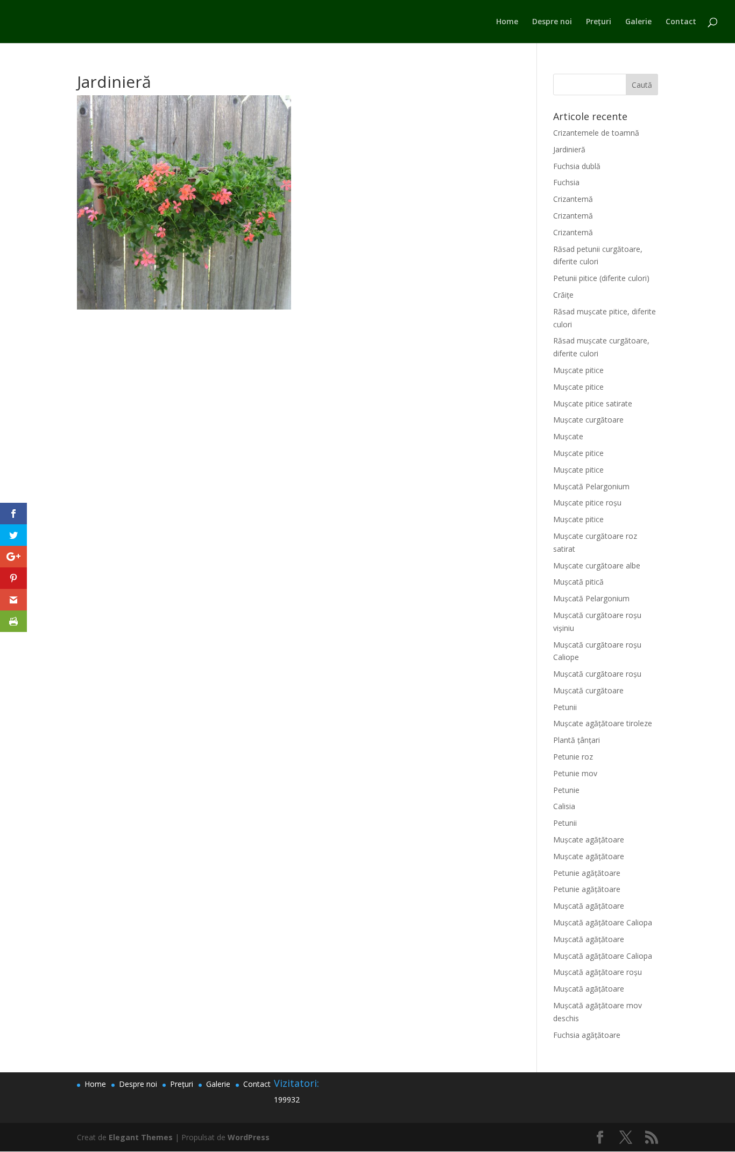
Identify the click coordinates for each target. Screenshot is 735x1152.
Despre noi (552, 22)
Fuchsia (566, 182)
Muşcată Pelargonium (591, 486)
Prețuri (598, 22)
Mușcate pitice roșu (587, 502)
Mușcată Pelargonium (591, 598)
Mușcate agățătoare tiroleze (602, 723)
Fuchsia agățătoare (586, 1035)
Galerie (638, 22)
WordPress (249, 1137)
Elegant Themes (141, 1137)
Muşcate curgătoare (588, 420)
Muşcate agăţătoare (588, 839)
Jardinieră (569, 149)
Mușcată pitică (578, 582)
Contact (681, 22)
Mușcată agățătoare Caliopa (602, 922)
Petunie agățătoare (586, 873)
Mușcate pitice (578, 470)
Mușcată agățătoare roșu (597, 972)
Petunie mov (575, 773)
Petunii (565, 707)
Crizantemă (573, 199)
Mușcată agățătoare (588, 906)
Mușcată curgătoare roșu (597, 674)
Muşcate (568, 436)
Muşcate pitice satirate (592, 403)
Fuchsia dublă (576, 166)
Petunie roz (573, 756)
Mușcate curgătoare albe (596, 565)
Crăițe (563, 295)
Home (507, 22)
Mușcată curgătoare (588, 690)
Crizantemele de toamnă (596, 133)
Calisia (564, 806)
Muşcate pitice (578, 370)
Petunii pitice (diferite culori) (601, 278)
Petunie (566, 790)
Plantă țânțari (576, 740)
